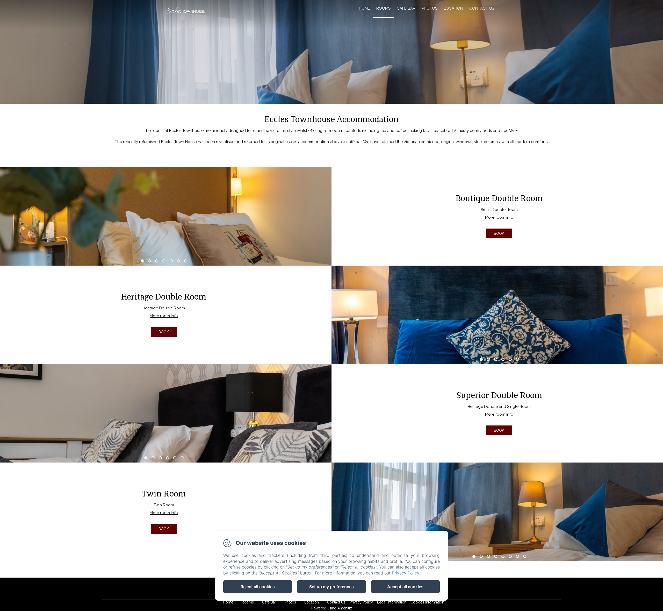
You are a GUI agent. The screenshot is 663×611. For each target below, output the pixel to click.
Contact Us (336, 602)
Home (364, 8)
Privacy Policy (361, 602)
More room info (499, 217)
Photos (429, 8)
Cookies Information (427, 602)
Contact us (481, 8)
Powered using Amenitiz (331, 608)
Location (453, 8)
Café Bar (406, 8)
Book (499, 233)
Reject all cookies (258, 586)
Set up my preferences (331, 586)
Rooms (383, 8)
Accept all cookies (405, 586)
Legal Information (391, 602)
